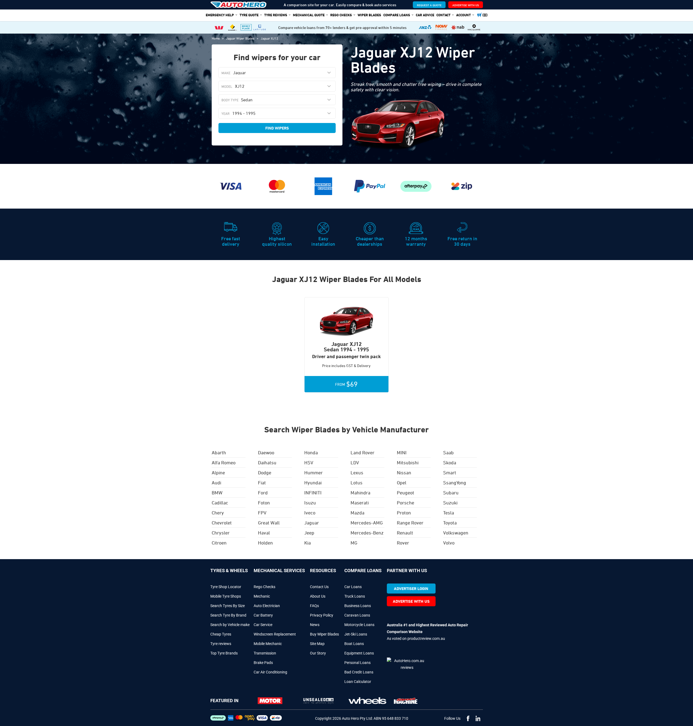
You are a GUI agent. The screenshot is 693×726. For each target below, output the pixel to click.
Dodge (264, 472)
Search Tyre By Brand (228, 615)
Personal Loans (357, 662)
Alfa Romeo (224, 462)
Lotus (356, 482)
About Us (317, 596)
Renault (405, 532)
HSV (308, 462)
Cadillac (220, 502)
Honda (311, 452)
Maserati (360, 502)
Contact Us (319, 587)
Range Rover (410, 522)
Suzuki (450, 502)
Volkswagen (455, 532)
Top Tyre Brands (224, 653)
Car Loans (353, 587)
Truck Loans (354, 596)
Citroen (219, 542)
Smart (449, 472)
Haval (264, 532)
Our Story (318, 653)
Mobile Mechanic (268, 643)
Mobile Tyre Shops (225, 596)
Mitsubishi (408, 462)
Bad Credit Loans (358, 672)
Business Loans (357, 606)
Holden (265, 542)
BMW (217, 492)
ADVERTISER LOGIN (411, 588)
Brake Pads (263, 662)
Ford (263, 492)
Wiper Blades (369, 15)
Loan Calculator (357, 681)
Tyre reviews (220, 643)
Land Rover (362, 452)
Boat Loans (354, 643)
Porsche (405, 502)
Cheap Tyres (220, 634)
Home (216, 38)
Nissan (404, 472)
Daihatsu (267, 462)
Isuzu (310, 502)
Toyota (450, 522)
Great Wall (269, 522)
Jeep (309, 532)
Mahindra (360, 492)
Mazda (357, 512)
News (314, 625)
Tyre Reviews (275, 15)
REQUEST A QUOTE (429, 5)
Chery (218, 512)
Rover (403, 542)
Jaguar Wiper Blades (240, 38)
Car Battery (263, 615)
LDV (355, 462)
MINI (402, 452)
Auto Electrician (267, 606)
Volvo (449, 542)
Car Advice (425, 15)
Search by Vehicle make (230, 625)
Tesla (448, 512)
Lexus (357, 472)
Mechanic (262, 596)
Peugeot (405, 492)
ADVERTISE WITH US (465, 5)
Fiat (262, 482)
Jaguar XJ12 (269, 38)
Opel (401, 482)
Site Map (317, 643)
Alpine (218, 472)
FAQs (314, 606)
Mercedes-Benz (367, 532)
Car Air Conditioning (270, 672)
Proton (404, 512)
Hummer (313, 472)
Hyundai (313, 482)
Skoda (449, 462)
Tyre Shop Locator (225, 587)
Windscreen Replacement (275, 634)
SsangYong (454, 482)
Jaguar (311, 522)
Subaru (451, 492)
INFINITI (313, 492)
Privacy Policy (321, 615)
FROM (346, 384)
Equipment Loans (359, 653)
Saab (448, 452)
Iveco (309, 512)
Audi (216, 482)
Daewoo (266, 452)
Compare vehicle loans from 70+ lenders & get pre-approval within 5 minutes (342, 27)
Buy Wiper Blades (324, 634)
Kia (307, 542)
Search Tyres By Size (227, 606)
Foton (264, 502)
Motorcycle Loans (359, 625)
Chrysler (221, 532)
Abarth (219, 452)
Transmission (265, 653)
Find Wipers (277, 128)
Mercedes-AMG (367, 522)
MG (354, 542)
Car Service (263, 625)
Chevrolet (222, 522)
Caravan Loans (357, 615)
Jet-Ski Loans (355, 634)
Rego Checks (264, 587)
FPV (262, 512)
